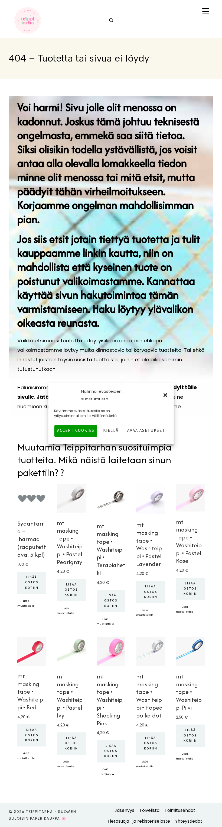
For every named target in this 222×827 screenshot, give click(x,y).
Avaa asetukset (146, 431)
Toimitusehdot (180, 810)
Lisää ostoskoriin (31, 582)
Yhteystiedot (188, 821)
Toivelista (149, 810)
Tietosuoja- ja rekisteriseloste (138, 821)
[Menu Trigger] (205, 12)
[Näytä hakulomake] (111, 20)
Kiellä (111, 431)
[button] (165, 395)
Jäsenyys (124, 810)
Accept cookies (75, 431)
